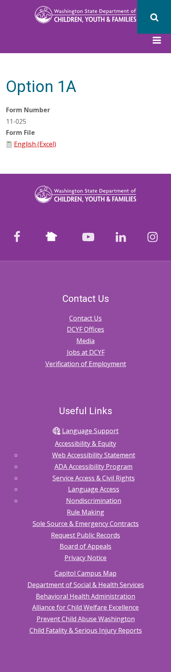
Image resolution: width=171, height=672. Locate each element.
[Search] (154, 17)
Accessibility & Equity (85, 443)
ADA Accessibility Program (93, 466)
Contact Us (85, 318)
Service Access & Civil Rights (93, 478)
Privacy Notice (85, 557)
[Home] (85, 14)
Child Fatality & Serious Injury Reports (85, 630)
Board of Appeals (85, 546)
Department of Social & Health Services (85, 584)
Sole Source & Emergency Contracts (86, 523)
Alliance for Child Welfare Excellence (85, 607)
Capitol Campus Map (85, 573)
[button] (157, 41)
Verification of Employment (85, 363)
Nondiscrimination (93, 500)
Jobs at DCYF (86, 352)
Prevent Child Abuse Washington (86, 618)
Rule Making (85, 512)
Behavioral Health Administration (85, 596)
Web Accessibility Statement (93, 455)
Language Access (93, 489)
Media (85, 340)
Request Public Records (85, 535)
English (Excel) (35, 144)
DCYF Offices (85, 329)
